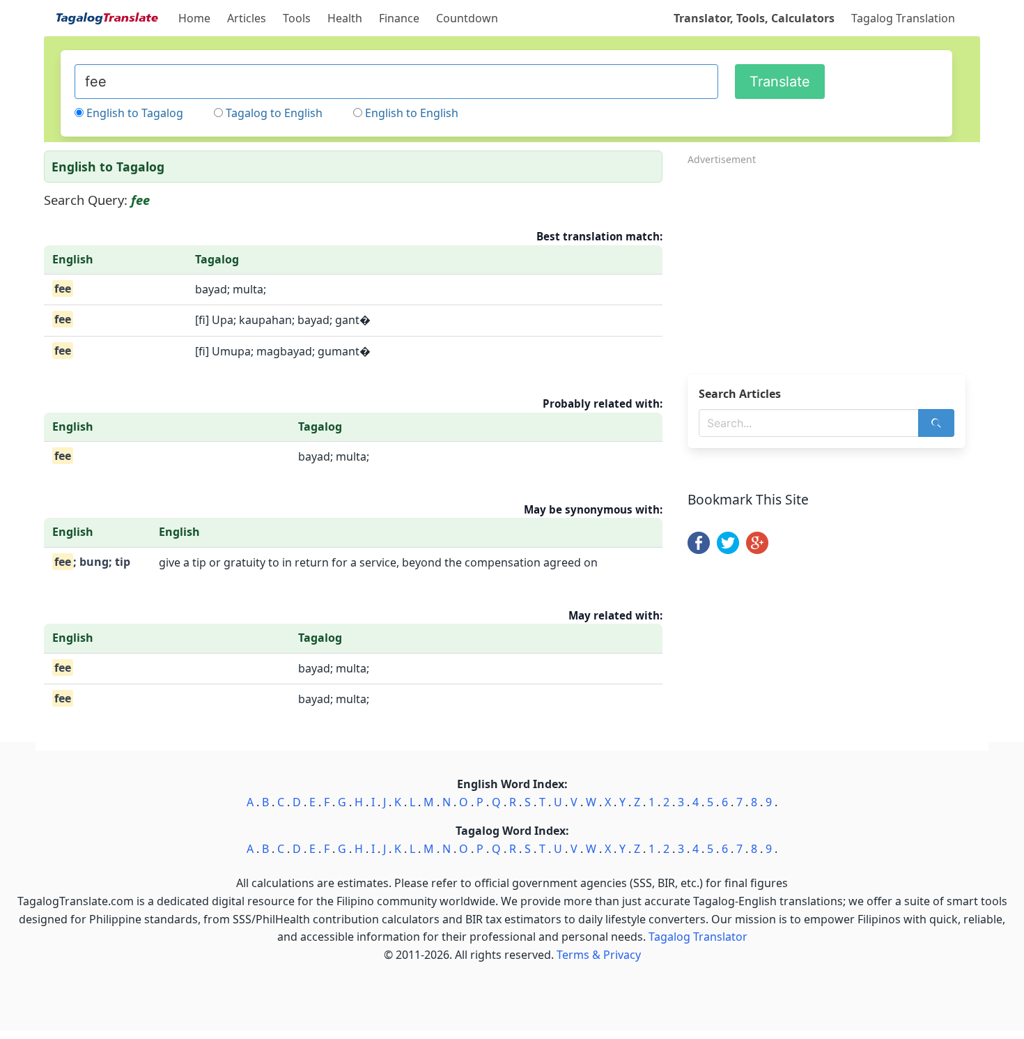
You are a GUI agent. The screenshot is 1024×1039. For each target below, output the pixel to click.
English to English (411, 113)
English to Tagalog (134, 113)
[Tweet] (728, 549)
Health (344, 18)
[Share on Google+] (757, 549)
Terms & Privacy (599, 954)
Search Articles (740, 393)
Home (194, 18)
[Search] (936, 423)
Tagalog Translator (698, 936)
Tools (297, 18)
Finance (399, 18)
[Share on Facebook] (699, 549)
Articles (246, 18)
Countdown (467, 18)
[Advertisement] (834, 265)
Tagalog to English (274, 113)
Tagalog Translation (903, 18)
